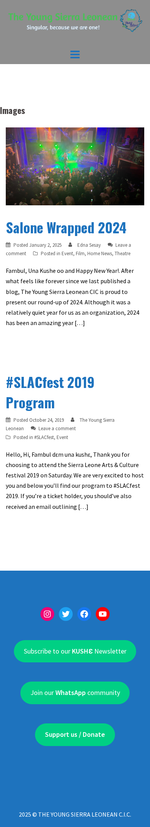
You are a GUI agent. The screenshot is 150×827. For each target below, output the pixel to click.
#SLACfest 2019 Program (50, 391)
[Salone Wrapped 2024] (75, 166)
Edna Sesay (89, 245)
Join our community (75, 692)
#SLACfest (44, 437)
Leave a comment (57, 428)
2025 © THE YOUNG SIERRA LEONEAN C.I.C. (75, 814)
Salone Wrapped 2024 (66, 227)
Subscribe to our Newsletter (75, 651)
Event (67, 253)
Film (80, 253)
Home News (99, 253)
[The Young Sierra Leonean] (75, 23)
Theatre (122, 253)
